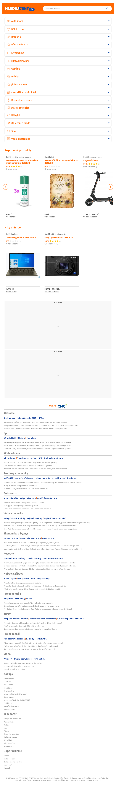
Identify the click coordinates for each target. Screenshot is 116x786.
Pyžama (6, 731)
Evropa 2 (7, 768)
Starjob (6, 755)
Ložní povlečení (9, 743)
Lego (5, 728)
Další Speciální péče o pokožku (18, 157)
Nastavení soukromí (78, 780)
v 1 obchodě (11, 217)
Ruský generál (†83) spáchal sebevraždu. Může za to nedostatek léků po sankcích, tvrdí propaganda (41, 425)
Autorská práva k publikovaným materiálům (71, 778)
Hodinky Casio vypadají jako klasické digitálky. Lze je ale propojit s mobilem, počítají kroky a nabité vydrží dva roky (47, 522)
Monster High (8, 722)
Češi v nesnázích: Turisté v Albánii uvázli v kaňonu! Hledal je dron (28, 465)
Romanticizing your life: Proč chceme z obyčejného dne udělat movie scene (31, 606)
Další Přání (49, 157)
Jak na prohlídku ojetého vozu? (15, 694)
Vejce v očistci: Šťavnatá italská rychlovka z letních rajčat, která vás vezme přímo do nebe (37, 569)
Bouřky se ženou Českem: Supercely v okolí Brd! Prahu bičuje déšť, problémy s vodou (35, 422)
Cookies (66, 780)
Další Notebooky (12, 234)
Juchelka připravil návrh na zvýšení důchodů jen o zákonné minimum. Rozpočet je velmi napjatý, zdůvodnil (43, 549)
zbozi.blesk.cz (9, 691)
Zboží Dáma (8, 688)
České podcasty (9, 759)
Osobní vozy (8, 685)
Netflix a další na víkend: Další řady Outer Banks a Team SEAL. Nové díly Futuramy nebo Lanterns (40, 526)
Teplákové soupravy (11, 737)
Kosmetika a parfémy (11, 734)
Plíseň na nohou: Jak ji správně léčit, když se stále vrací (24, 626)
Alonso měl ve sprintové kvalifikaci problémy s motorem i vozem (27, 509)
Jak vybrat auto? (10, 709)
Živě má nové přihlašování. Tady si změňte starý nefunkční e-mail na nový (31, 646)
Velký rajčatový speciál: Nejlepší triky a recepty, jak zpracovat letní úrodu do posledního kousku (39, 563)
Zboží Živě (7, 682)
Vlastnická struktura (94, 780)
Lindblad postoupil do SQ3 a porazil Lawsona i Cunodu (24, 502)
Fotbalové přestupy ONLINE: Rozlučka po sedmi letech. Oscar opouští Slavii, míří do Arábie (37, 442)
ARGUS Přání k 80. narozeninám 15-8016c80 (61, 161)
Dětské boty (8, 740)
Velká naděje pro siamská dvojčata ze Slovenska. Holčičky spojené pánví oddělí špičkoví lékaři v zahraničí (43, 482)
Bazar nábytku (9, 746)
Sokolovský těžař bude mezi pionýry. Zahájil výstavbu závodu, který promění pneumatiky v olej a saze (41, 546)
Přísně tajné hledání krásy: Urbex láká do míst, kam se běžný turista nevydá (32, 589)
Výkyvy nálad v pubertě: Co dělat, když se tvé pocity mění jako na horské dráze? (33, 643)
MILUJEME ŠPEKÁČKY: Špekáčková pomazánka (20, 486)
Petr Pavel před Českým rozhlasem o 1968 (19, 666)
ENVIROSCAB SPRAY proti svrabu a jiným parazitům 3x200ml (22, 161)
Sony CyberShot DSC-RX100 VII (59, 237)
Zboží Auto (7, 703)
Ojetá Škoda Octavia (11, 706)
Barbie (6, 725)
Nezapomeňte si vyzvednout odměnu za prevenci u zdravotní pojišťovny (30, 629)
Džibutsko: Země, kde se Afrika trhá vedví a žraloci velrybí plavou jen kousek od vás (35, 586)
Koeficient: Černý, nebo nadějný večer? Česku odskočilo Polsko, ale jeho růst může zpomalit (37, 448)
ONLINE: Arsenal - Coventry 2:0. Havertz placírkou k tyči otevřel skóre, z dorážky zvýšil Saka (37, 445)
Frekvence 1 (8, 765)
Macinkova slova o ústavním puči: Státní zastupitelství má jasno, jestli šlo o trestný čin (35, 468)
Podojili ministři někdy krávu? (15, 669)
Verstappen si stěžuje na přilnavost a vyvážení (21, 505)
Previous (5, 187)
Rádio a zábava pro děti (13, 762)
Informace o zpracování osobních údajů (47, 780)
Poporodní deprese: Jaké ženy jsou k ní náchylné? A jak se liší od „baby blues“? (33, 623)
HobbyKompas (9, 697)
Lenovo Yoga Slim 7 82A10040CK (21, 237)
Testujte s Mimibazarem (12, 718)
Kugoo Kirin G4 (90, 160)
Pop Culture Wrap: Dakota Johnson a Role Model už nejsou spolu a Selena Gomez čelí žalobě (38, 609)
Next (110, 187)
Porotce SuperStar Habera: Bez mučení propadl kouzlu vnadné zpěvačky (30, 462)
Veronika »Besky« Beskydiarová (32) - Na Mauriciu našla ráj (26, 489)
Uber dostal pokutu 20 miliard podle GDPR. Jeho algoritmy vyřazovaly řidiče (32, 543)
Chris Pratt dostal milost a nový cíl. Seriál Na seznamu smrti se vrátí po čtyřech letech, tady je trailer (41, 529)
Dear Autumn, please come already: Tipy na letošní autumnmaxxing (28, 603)
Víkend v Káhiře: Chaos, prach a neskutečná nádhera (23, 583)
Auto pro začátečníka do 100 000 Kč (17, 700)
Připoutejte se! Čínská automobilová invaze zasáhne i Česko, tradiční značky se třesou (35, 428)
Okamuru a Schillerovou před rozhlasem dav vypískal (23, 663)
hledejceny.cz (9, 679)
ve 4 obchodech (52, 291)
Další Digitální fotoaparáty (55, 234)
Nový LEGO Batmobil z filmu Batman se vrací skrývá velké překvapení (29, 649)
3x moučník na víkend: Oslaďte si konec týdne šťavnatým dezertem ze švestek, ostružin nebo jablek (40, 566)
